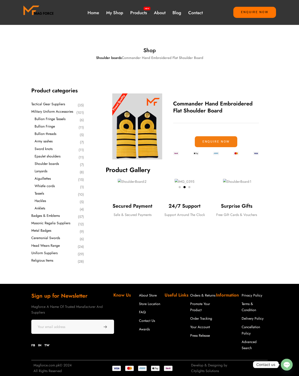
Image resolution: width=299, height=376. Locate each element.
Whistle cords (45, 185)
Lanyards (41, 171)
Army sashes (44, 141)
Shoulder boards (109, 57)
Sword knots (44, 148)
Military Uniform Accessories (52, 111)
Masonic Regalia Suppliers (50, 223)
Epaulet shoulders (47, 156)
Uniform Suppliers (44, 252)
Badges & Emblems (45, 215)
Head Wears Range (45, 245)
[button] (254, 12)
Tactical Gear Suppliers (48, 104)
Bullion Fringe (45, 126)
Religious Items (42, 260)
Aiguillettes (43, 178)
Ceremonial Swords (45, 237)
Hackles (40, 200)
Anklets (40, 208)
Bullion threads (45, 133)
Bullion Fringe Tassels (50, 118)
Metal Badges (41, 230)
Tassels (39, 193)
